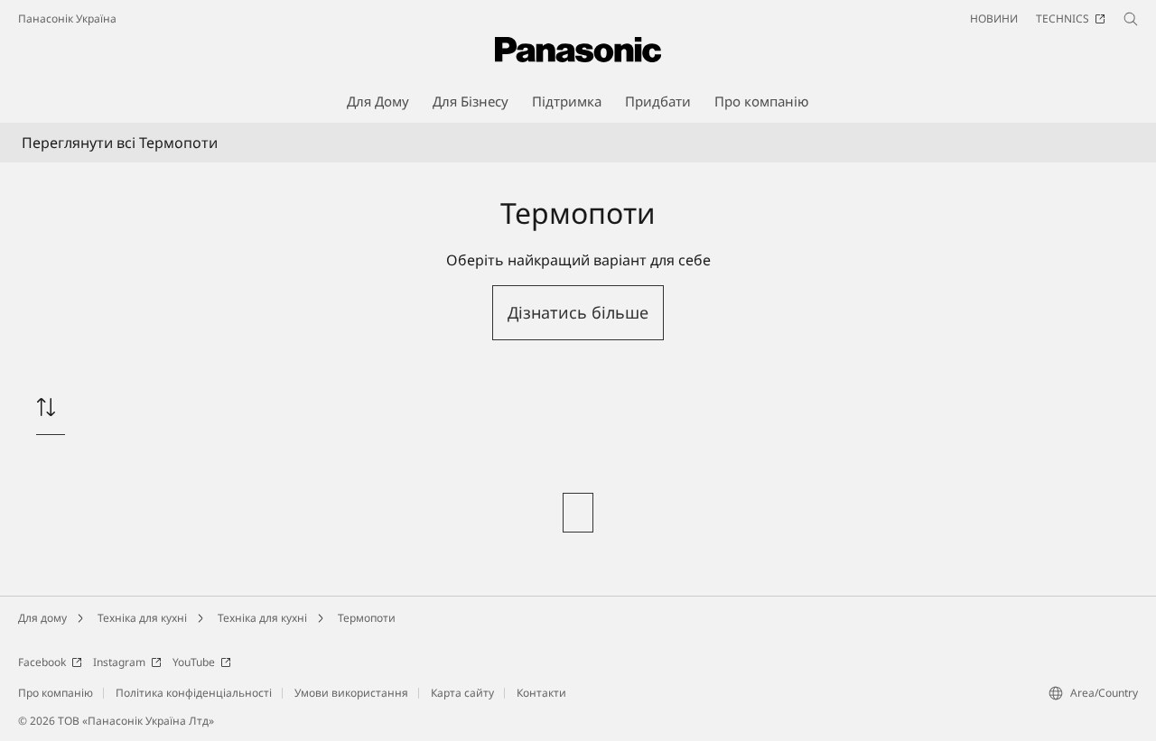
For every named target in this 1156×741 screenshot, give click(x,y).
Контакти (541, 692)
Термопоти (367, 617)
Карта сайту (462, 692)
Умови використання (351, 692)
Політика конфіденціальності (194, 692)
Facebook (42, 662)
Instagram (119, 662)
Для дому (42, 617)
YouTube (193, 662)
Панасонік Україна (67, 18)
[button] (578, 312)
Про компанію (55, 692)
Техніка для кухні (142, 617)
